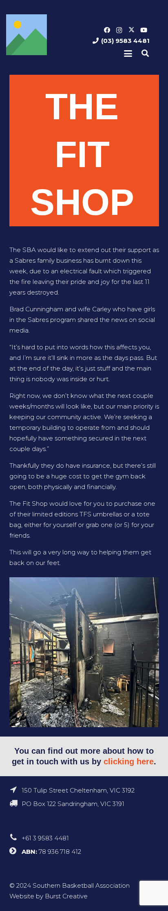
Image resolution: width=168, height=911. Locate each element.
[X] (131, 30)
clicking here (129, 761)
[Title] (26, 34)
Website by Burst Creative (48, 896)
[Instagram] (119, 30)
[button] (128, 53)
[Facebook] (107, 30)
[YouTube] (143, 30)
